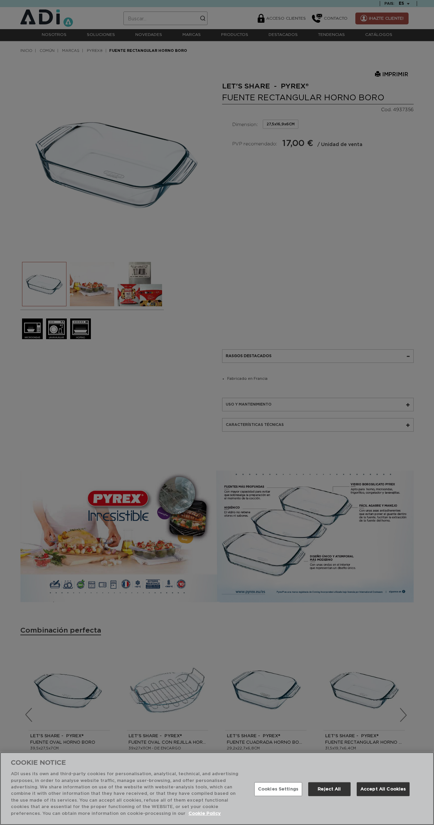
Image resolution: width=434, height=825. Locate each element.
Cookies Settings (278, 789)
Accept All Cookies (383, 789)
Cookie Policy (205, 813)
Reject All (329, 789)
